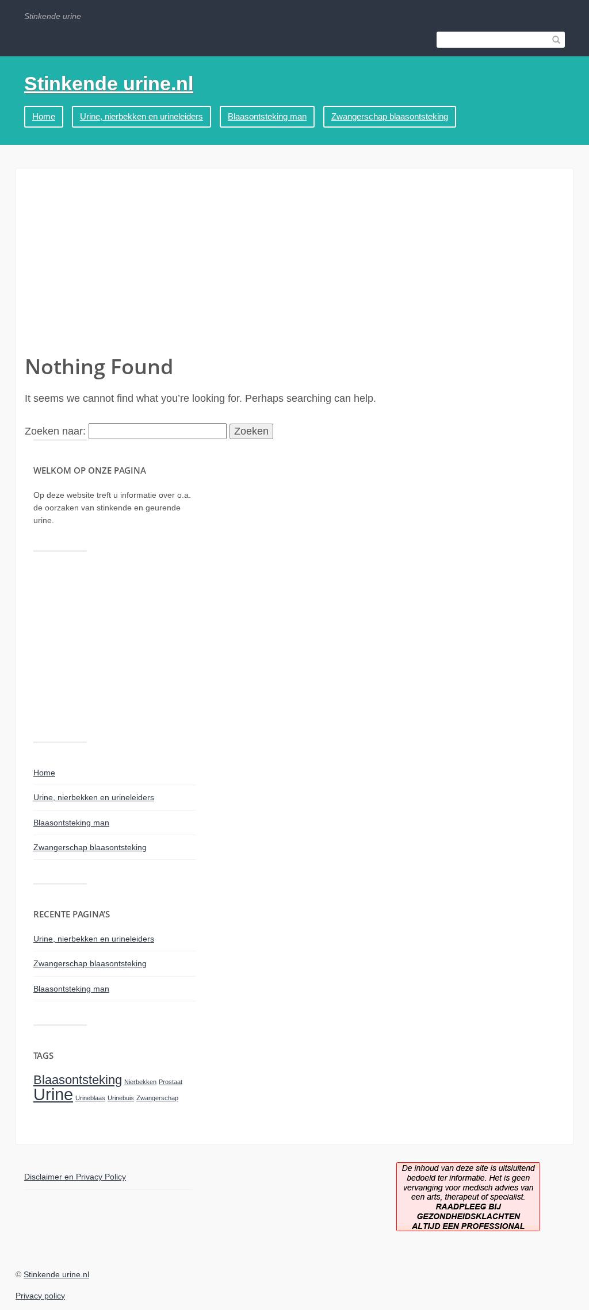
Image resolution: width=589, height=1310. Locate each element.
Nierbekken (140, 1081)
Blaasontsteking (77, 1080)
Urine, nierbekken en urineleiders (141, 116)
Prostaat (170, 1081)
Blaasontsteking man (267, 116)
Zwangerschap (157, 1097)
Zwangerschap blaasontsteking (389, 116)
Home (43, 116)
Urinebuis (121, 1097)
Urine (53, 1094)
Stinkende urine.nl (108, 83)
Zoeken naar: (55, 431)
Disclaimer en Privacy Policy (75, 1176)
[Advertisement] (294, 266)
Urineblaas (90, 1097)
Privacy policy (40, 1295)
